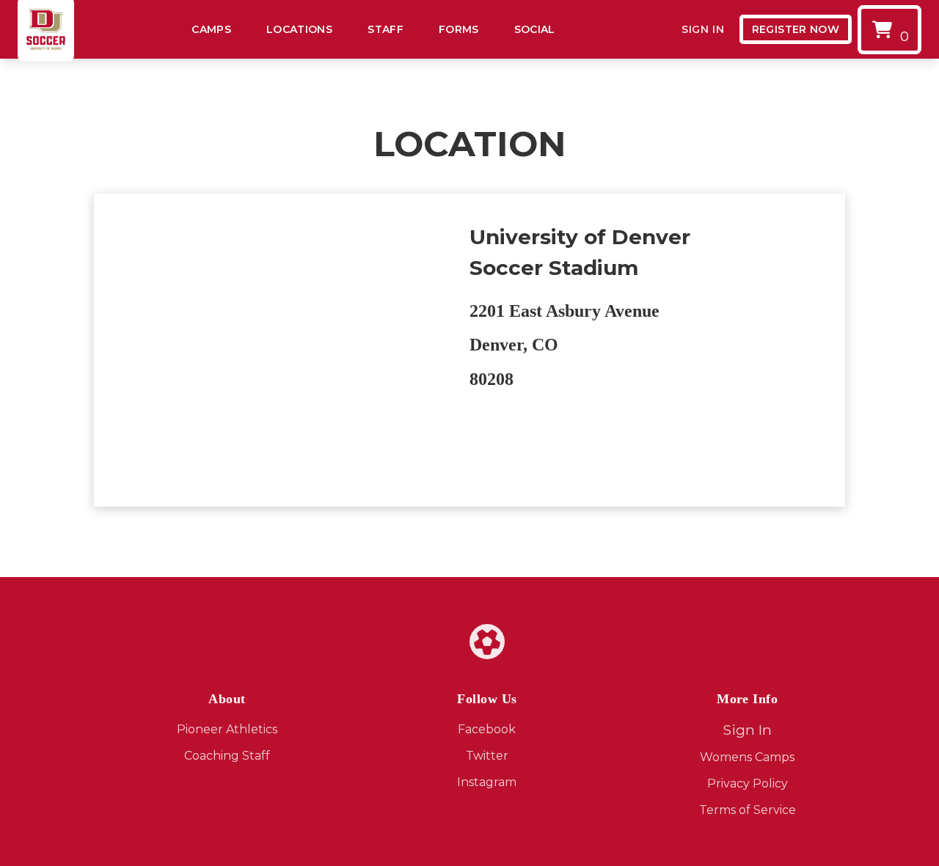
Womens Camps (747, 757)
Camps (211, 29)
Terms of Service (747, 810)
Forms (459, 29)
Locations (299, 29)
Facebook (487, 729)
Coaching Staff (227, 756)
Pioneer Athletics (227, 729)
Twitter (487, 756)
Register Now (795, 29)
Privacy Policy (747, 783)
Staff (385, 29)
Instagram (486, 782)
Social (534, 29)
